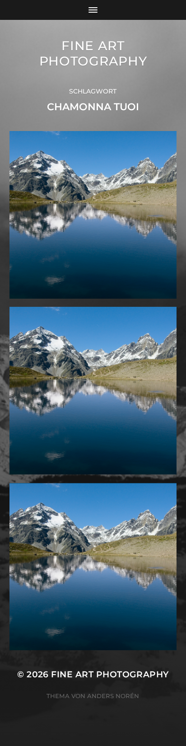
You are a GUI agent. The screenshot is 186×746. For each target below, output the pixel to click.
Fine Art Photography (93, 53)
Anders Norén (113, 695)
